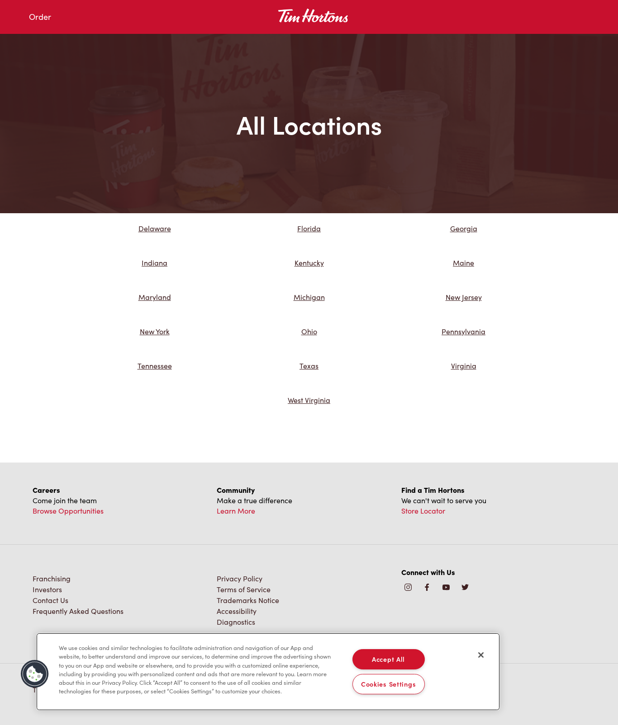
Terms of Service (244, 589)
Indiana (154, 262)
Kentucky (309, 262)
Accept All (388, 659)
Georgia (463, 228)
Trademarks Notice (248, 600)
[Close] (481, 655)
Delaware (154, 228)
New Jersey (464, 297)
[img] (465, 588)
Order (40, 16)
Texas (309, 365)
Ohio (309, 331)
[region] (268, 672)
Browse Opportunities (68, 510)
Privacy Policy (239, 578)
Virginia (463, 365)
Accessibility (237, 611)
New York (155, 331)
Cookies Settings (388, 683)
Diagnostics (236, 622)
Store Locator (423, 510)
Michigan (309, 297)
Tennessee (155, 365)
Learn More (236, 510)
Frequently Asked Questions (78, 611)
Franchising (52, 578)
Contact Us (50, 600)
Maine (463, 262)
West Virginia (309, 400)
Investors (47, 589)
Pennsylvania (463, 331)
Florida (309, 228)
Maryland (154, 297)
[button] (34, 674)
